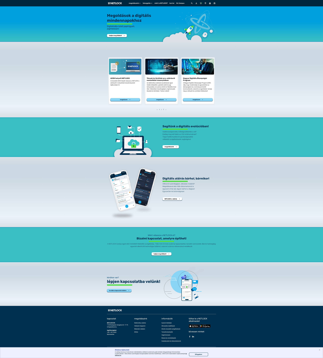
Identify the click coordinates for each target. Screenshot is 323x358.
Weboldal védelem (139, 329)
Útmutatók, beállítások (168, 326)
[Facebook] (190, 337)
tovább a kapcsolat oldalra (117, 290)
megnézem (123, 99)
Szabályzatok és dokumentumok (171, 341)
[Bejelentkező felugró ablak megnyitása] (196, 3)
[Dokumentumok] (214, 3)
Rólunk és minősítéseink (169, 338)
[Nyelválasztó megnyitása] (209, 3)
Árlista (136, 332)
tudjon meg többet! (115, 35)
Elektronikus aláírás (140, 323)
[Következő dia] (166, 109)
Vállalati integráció (139, 326)
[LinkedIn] (193, 337)
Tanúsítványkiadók (167, 332)
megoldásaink (169, 147)
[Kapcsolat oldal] (205, 3)
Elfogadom (198, 354)
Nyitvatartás (110, 334)
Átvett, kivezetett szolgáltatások (171, 329)
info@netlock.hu (112, 327)
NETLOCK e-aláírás (171, 199)
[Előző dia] (157, 109)
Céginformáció (166, 335)
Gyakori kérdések (167, 323)
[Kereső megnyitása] (191, 3)
